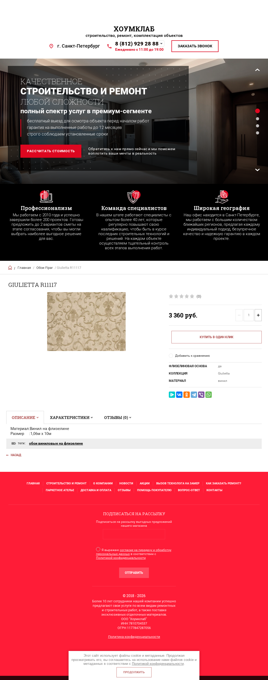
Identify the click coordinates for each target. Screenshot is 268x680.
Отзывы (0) (116, 417)
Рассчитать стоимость (51, 151)
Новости (126, 483)
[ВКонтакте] (179, 395)
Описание (23, 417)
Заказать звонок (195, 46)
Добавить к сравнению (192, 356)
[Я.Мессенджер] (172, 395)
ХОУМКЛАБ (134, 29)
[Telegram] (194, 395)
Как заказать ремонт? (223, 483)
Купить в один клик (216, 337)
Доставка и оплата (96, 490)
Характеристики (70, 417)
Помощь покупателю (154, 490)
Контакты (214, 490)
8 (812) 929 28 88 (137, 44)
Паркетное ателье (60, 490)
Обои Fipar (44, 268)
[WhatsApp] (208, 395)
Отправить (134, 573)
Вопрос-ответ (189, 490)
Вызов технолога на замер (177, 483)
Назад (16, 455)
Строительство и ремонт (66, 483)
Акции (145, 483)
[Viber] (201, 395)
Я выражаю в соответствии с (133, 554)
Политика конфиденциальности (134, 637)
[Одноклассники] (186, 395)
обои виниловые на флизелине (56, 443)
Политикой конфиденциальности (121, 558)
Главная (24, 268)
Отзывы (124, 490)
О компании (103, 483)
